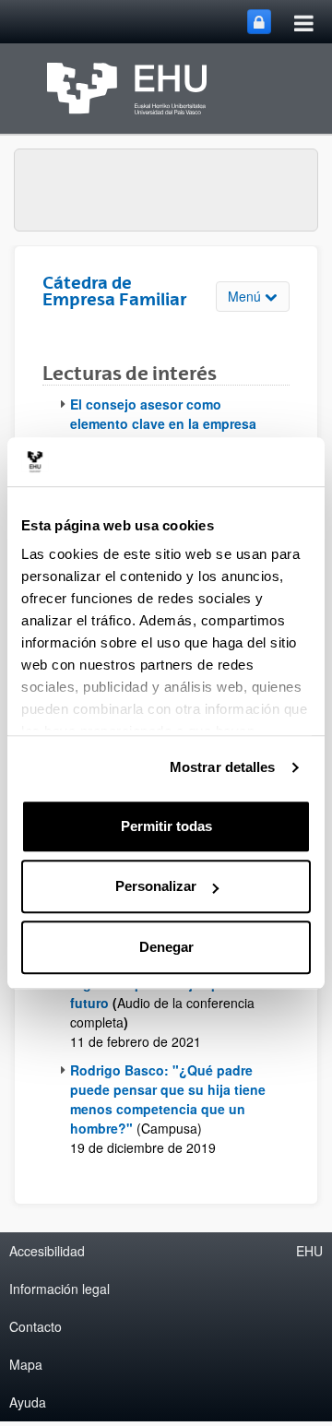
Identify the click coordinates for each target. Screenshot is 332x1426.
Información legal (59, 1288)
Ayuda (27, 1402)
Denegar (166, 947)
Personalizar (155, 886)
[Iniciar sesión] (259, 21)
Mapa (25, 1364)
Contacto (35, 1326)
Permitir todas (166, 826)
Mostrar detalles (223, 767)
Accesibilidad (47, 1251)
